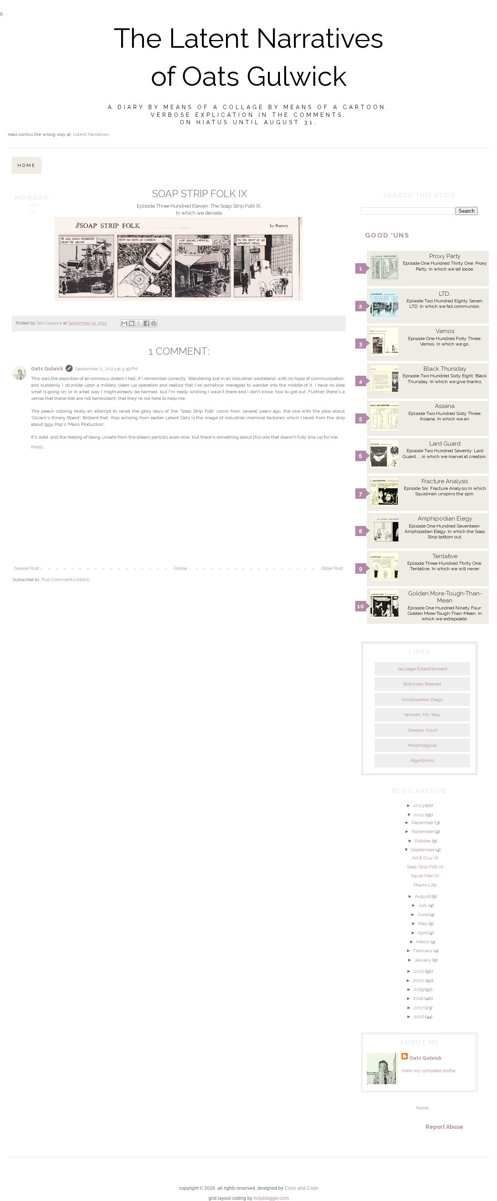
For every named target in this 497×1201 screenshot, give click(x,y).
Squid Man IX (425, 875)
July (422, 905)
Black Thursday (445, 368)
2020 (418, 980)
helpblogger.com (271, 1198)
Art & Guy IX (425, 858)
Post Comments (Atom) (65, 579)
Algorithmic (422, 760)
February (423, 950)
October (423, 840)
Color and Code (301, 1188)
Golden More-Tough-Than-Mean (445, 597)
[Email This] (124, 323)
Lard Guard (445, 443)
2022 (419, 814)
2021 (419, 971)
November (423, 831)
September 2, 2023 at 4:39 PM (106, 368)
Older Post (332, 568)
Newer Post (26, 568)
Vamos (445, 331)
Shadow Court (422, 730)
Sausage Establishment (422, 669)
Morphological (422, 745)
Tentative (445, 556)
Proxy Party (445, 256)
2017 (419, 1007)
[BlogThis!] (132, 323)
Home (26, 165)
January (422, 960)
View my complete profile (428, 1070)
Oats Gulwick (47, 368)
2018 (418, 998)
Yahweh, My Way (422, 714)
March (422, 941)
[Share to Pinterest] (154, 323)
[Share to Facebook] (146, 323)
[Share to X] (139, 323)
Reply (37, 447)
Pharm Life (425, 885)
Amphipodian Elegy (445, 518)
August (423, 896)
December (423, 822)
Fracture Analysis (445, 481)
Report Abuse (444, 1127)
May (422, 923)
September (422, 849)
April (422, 932)
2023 (418, 805)
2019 (419, 989)
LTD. (444, 293)
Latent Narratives (91, 134)
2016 (419, 1016)
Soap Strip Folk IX (425, 867)
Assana (445, 406)
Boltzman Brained (422, 684)
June (422, 914)
